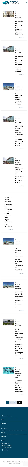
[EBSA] (10, 3)
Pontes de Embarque (17, 14)
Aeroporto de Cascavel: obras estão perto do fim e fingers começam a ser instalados (8, 215)
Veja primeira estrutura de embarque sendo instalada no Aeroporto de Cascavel (19, 259)
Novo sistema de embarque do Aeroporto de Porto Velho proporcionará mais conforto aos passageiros (19, 342)
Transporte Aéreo (17, 376)
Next (15, 402)
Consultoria (3, 423)
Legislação (3, 436)
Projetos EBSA (18, 17)
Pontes (2, 419)
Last (20, 402)
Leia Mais (21, 37)
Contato (3, 440)
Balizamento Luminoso (6, 416)
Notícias (3, 432)
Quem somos (4, 429)
